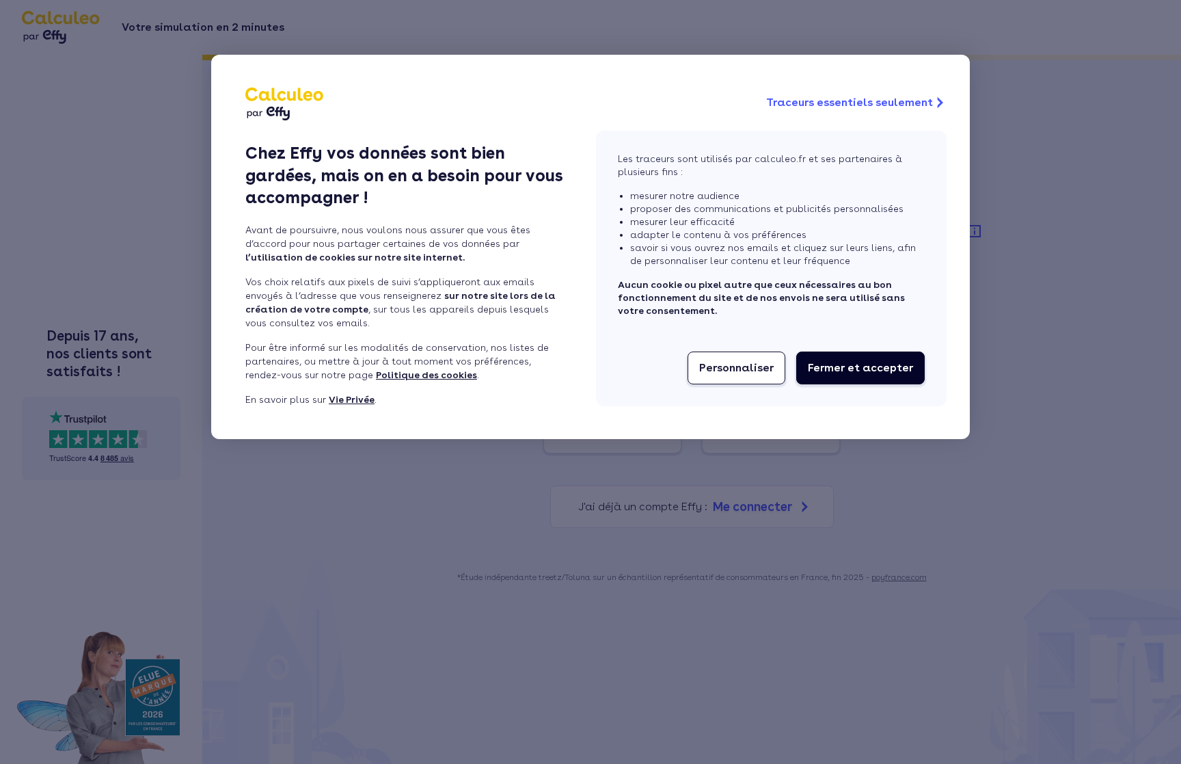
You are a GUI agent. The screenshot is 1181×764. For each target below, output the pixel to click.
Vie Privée (352, 399)
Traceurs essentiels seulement (849, 102)
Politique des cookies (426, 374)
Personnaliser (736, 367)
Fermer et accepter (860, 367)
